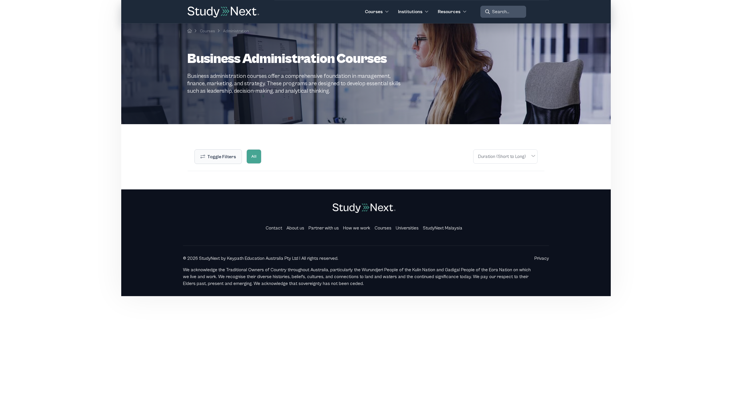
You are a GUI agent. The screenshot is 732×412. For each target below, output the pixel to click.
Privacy (541, 258)
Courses (207, 31)
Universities (407, 228)
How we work (356, 228)
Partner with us (324, 228)
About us (295, 228)
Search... (500, 11)
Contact (274, 228)
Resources (449, 11)
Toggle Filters (221, 156)
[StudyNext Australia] (189, 31)
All (253, 156)
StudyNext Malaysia (442, 228)
